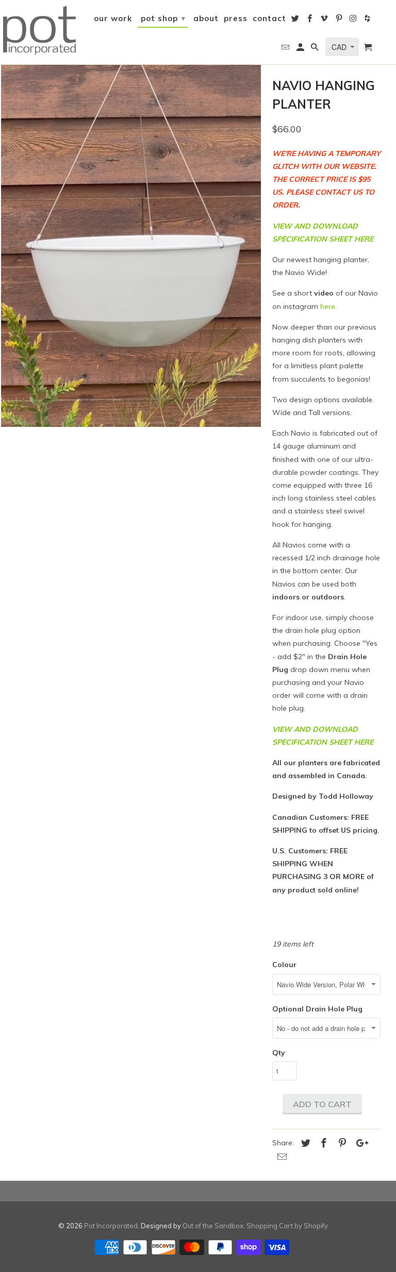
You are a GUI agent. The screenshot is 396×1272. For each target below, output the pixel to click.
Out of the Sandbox (213, 1226)
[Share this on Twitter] (304, 1143)
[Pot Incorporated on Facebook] (310, 20)
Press (236, 18)
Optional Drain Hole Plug (317, 1008)
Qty (278, 1052)
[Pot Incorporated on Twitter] (296, 20)
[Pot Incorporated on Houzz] (368, 20)
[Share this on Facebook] (322, 1143)
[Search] (315, 49)
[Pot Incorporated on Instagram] (354, 20)
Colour (284, 964)
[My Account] (301, 49)
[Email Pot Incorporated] (286, 49)
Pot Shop (163, 18)
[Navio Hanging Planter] (131, 245)
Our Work (113, 18)
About (206, 18)
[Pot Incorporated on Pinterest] (339, 20)
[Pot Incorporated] (39, 29)
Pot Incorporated (111, 1226)
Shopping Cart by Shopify (287, 1226)
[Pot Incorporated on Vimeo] (324, 20)
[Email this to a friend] (280, 1157)
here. (328, 306)
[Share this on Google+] (359, 1143)
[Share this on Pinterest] (341, 1143)
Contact (269, 18)
